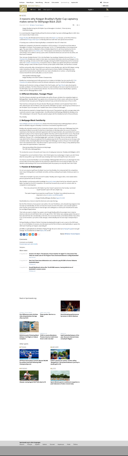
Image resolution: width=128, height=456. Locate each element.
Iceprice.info (74, 2)
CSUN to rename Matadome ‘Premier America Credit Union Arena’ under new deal (49, 337)
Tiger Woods (61, 85)
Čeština (75, 444)
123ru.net (105, 2)
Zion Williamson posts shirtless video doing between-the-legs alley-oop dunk (29, 316)
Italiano (45, 444)
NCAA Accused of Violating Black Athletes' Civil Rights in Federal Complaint (29, 337)
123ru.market (55, 2)
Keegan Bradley (24, 38)
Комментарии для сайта (29, 244)
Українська (61, 444)
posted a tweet (52, 181)
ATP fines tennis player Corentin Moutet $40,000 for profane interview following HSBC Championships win (34, 362)
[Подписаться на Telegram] (100, 2)
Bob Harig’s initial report (32, 39)
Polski (68, 444)
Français (29, 444)
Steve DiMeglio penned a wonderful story (31, 123)
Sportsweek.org (65, 2)
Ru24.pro (22, 2)
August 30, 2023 (60, 198)
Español (37, 444)
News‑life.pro (30, 2)
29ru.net (47, 2)
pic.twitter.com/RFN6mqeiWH (54, 195)
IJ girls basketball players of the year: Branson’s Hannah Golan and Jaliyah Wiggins (70, 337)
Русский (52, 444)
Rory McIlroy (37, 51)
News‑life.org (39, 2)
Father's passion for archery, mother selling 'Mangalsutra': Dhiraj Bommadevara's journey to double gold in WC (65, 362)
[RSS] (107, 9)
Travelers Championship (32, 62)
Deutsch (22, 444)
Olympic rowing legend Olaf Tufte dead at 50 (33, 382)
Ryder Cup (55, 38)
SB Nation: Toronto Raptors (37, 25)
